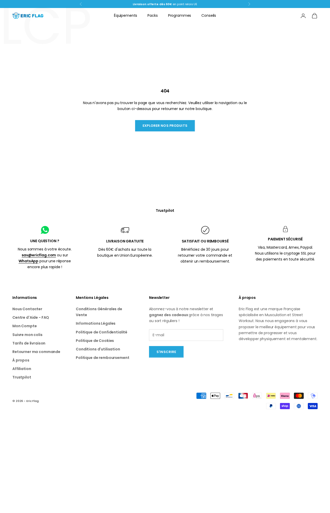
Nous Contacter (27, 309)
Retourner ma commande (36, 351)
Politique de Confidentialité (101, 332)
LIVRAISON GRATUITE (125, 241)
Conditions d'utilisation (98, 349)
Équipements (125, 15)
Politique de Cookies (95, 340)
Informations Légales (96, 323)
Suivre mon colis (27, 334)
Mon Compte (24, 326)
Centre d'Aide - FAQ (30, 317)
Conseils (208, 15)
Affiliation (21, 368)
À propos (20, 360)
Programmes (179, 15)
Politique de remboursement (102, 357)
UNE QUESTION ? (44, 240)
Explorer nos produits (165, 125)
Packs (152, 15)
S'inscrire (166, 351)
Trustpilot (165, 210)
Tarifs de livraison (28, 343)
